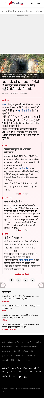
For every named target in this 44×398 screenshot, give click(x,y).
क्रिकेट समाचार (35, 351)
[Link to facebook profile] (14, 377)
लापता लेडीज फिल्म (9, 330)
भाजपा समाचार (6, 351)
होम (3, 11)
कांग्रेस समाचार (19, 342)
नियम (25, 368)
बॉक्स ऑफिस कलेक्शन (21, 351)
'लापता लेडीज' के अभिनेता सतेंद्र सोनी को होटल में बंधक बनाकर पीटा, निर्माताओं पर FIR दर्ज (21, 326)
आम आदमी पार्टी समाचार (28, 347)
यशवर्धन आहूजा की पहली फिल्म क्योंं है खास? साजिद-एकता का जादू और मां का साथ (20, 316)
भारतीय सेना (24, 168)
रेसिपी (12, 360)
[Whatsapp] (18, 280)
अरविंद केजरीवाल (7, 342)
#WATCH (8, 205)
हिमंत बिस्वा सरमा (26, 259)
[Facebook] (11, 280)
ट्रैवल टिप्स (38, 342)
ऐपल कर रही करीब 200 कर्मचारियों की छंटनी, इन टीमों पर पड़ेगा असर (21, 307)
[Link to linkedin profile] (25, 377)
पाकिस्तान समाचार (32, 356)
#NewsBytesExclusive (10, 347)
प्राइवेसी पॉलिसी (16, 368)
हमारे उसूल (5, 372)
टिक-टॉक (5, 301)
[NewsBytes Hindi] (16, 3)
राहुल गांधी (5, 360)
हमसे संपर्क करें (34, 368)
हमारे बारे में (5, 368)
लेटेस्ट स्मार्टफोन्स (19, 356)
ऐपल (4, 311)
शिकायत (13, 372)
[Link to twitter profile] (20, 377)
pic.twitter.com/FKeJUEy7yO (24, 222)
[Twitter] (25, 280)
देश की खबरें (14, 11)
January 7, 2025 (11, 228)
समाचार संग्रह (28, 372)
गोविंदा (4, 320)
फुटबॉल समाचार (7, 356)
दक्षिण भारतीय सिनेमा (23, 360)
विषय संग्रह (38, 372)
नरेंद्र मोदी (30, 342)
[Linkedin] (32, 280)
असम (4, 104)
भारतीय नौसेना (24, 110)
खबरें (7, 11)
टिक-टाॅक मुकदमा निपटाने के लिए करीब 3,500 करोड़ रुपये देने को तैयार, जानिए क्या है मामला (20, 297)
